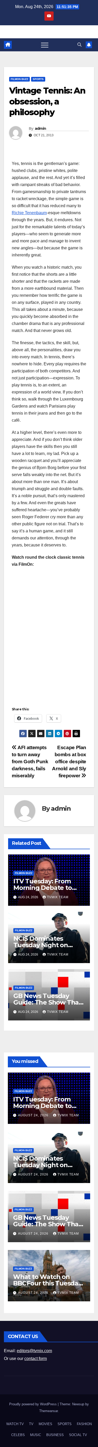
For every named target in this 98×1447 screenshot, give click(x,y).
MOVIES (45, 1424)
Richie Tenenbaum (29, 213)
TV (31, 1424)
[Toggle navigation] (45, 44)
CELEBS (18, 1435)
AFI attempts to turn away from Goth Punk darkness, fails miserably (30, 761)
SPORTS (38, 79)
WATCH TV (15, 1424)
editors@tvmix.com (34, 1351)
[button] (79, 44)
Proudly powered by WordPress (33, 1404)
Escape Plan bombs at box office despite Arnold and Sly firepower (69, 761)
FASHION (84, 1424)
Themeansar (48, 1411)
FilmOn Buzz (19, 79)
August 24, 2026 (33, 1115)
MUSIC (35, 1435)
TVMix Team (57, 897)
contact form (35, 1358)
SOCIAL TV (78, 1435)
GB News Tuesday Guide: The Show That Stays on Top (47, 1002)
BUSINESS (55, 1435)
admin (40, 128)
